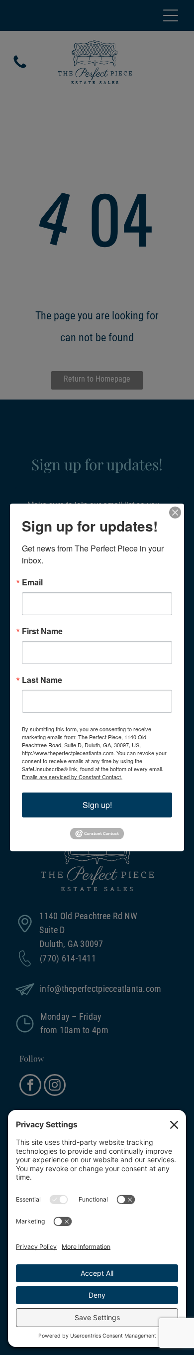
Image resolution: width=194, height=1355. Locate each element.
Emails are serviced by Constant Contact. (72, 777)
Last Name (42, 680)
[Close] (175, 513)
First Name (42, 631)
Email (32, 582)
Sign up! (97, 805)
